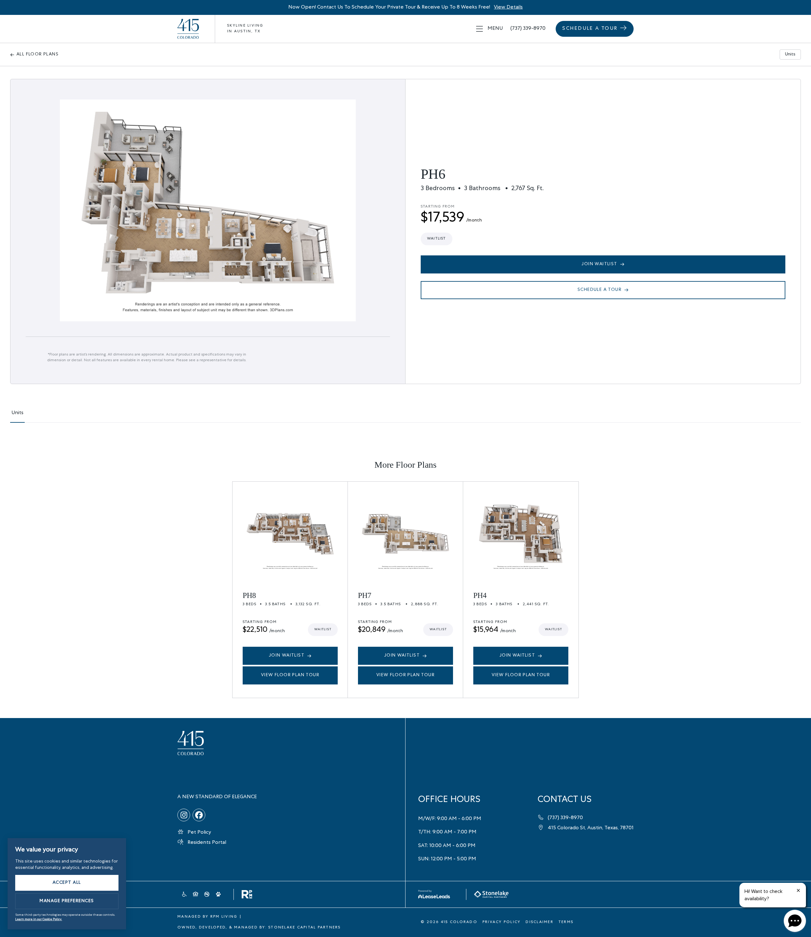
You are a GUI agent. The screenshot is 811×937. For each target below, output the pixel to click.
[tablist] (405, 416)
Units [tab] (790, 54)
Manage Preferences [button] (67, 901)
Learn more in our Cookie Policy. (38, 919)
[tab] (17, 416)
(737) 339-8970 (528, 28)
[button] (489, 28)
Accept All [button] (67, 883)
